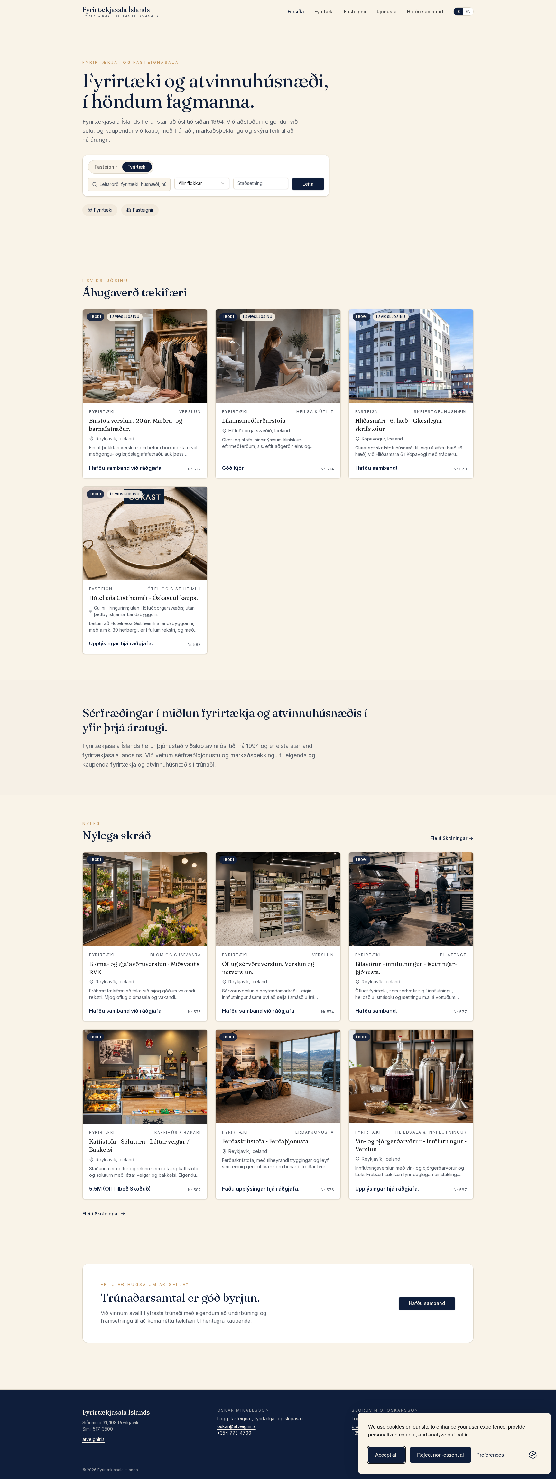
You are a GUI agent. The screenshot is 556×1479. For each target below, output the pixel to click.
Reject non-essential (440, 1454)
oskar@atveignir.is (236, 1426)
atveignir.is (93, 1439)
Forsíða (296, 11)
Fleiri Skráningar (449, 838)
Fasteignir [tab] (106, 166)
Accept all (386, 1454)
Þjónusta (387, 11)
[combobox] (201, 183)
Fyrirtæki (324, 11)
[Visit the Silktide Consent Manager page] (533, 1455)
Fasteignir (355, 11)
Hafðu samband (425, 11)
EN (468, 11)
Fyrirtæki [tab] (137, 166)
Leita (308, 184)
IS (458, 11)
